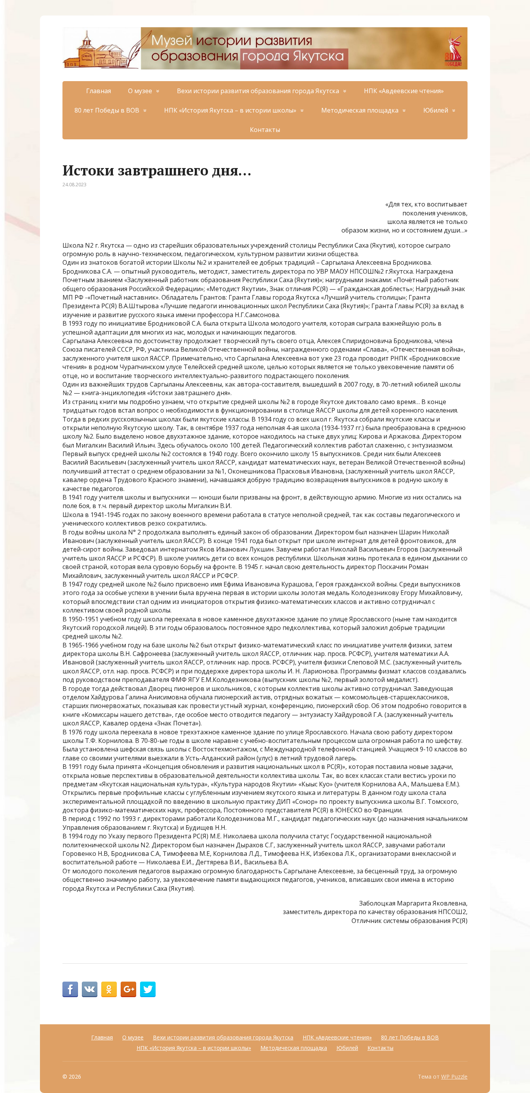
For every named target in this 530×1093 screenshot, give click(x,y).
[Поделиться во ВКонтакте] (89, 989)
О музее (140, 91)
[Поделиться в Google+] (128, 989)
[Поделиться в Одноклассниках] (109, 989)
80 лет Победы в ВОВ (106, 110)
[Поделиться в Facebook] (70, 989)
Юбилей (435, 110)
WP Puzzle (454, 1076)
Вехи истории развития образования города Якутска (258, 91)
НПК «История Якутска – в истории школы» (230, 110)
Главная (98, 91)
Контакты (265, 129)
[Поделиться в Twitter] (148, 989)
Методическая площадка (359, 110)
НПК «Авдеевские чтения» (404, 91)
